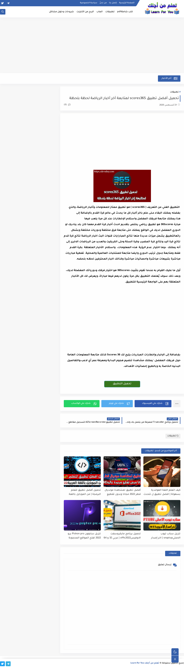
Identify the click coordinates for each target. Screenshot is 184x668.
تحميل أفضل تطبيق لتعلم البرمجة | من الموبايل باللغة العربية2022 (85, 492)
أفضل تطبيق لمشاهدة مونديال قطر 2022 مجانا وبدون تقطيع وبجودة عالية (123, 492)
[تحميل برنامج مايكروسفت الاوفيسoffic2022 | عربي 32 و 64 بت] (122, 515)
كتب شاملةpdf (125, 12)
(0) (65, 105)
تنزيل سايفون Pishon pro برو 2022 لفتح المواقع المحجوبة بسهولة (84, 535)
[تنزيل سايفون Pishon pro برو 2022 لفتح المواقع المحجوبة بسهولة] (82, 515)
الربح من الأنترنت (85, 12)
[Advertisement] (92, 45)
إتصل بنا (113, 3)
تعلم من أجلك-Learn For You (144, 663)
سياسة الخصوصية (88, 3)
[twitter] (2, 3)
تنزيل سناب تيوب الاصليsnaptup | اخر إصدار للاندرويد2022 (165, 535)
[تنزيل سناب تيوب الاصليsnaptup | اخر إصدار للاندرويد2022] (161, 515)
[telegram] (8, 3)
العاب (99, 12)
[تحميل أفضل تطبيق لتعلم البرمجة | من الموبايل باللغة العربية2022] (82, 471)
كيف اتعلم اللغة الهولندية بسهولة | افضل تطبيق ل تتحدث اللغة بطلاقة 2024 (162, 492)
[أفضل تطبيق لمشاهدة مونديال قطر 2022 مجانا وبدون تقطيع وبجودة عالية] (122, 471)
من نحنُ (103, 3)
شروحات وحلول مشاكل (61, 12)
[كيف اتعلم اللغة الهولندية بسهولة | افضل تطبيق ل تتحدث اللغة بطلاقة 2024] (161, 471)
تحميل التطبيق (122, 383)
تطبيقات (109, 12)
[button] (153, 403)
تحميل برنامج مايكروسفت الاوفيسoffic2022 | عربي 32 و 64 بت (122, 535)
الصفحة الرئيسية (126, 3)
